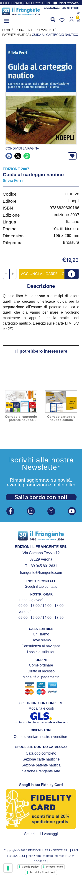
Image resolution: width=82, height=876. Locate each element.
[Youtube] (72, 511)
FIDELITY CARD (69, 3)
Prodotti (21, 30)
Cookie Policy (30, 866)
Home (6, 30)
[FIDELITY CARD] (55, 3)
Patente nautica (16, 35)
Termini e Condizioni (42, 872)
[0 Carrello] (78, 20)
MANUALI (47, 30)
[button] (6, 21)
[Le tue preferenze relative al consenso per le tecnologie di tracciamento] (8, 868)
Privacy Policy (54, 866)
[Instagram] (31, 511)
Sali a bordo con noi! (41, 496)
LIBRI (34, 30)
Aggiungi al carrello (42, 273)
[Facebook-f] (10, 511)
